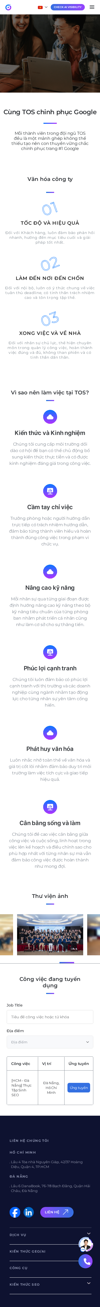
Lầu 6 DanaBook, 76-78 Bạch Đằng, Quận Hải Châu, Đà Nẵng (50, 1188)
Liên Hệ (52, 1212)
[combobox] (50, 1042)
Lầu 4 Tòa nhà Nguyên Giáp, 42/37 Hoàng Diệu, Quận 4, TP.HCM (47, 1164)
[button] (12, 962)
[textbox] (50, 1042)
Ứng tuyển (79, 1088)
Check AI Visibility (68, 7)
